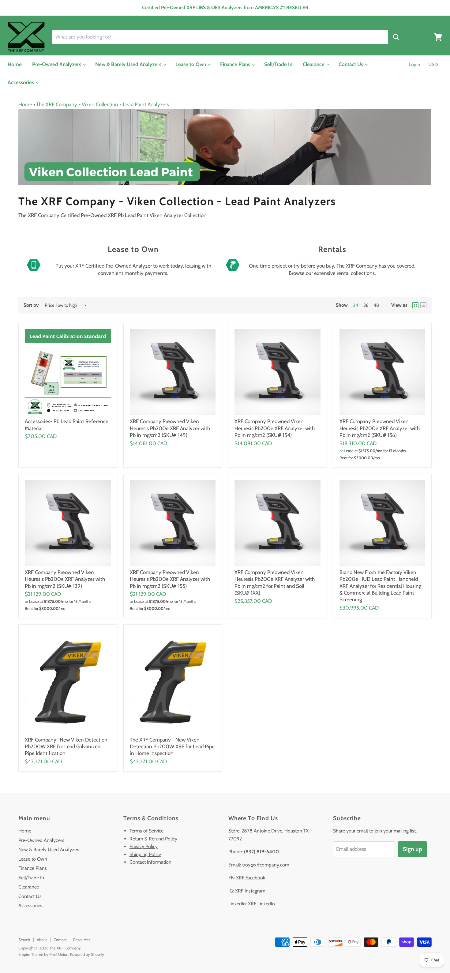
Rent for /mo (359, 457)
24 (355, 305)
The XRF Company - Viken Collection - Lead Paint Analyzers (102, 104)
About (42, 939)
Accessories (21, 82)
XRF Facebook (250, 878)
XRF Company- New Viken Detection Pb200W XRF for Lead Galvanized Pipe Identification (66, 747)
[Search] (396, 37)
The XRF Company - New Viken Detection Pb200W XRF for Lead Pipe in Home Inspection (172, 747)
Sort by (31, 305)
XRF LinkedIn (261, 904)
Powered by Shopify (87, 954)
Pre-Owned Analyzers (57, 64)
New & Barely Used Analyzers (129, 64)
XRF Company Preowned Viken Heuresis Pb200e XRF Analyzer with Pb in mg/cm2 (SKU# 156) (379, 428)
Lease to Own (191, 64)
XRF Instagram (250, 891)
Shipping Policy (145, 854)
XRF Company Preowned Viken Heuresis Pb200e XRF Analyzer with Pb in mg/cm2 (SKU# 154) (274, 428)
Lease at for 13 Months (375, 450)
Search (24, 939)
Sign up (412, 849)
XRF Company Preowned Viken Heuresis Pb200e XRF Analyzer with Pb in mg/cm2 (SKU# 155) (170, 579)
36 (365, 305)
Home (15, 64)
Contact (60, 939)
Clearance (314, 64)
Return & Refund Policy (153, 839)
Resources (81, 939)
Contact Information (150, 862)
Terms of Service (146, 831)
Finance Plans (235, 64)
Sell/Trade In (278, 64)
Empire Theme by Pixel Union (43, 954)
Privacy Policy (143, 846)
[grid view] (415, 305)
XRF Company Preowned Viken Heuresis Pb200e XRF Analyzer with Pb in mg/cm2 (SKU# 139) (65, 579)
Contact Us (351, 64)
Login (414, 64)
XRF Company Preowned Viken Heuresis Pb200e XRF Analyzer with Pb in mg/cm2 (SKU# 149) (170, 428)
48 (376, 305)
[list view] (423, 305)
